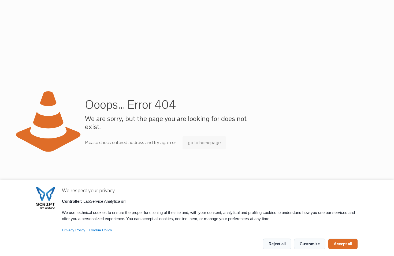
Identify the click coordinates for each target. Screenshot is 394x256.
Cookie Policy (100, 230)
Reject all (277, 244)
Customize (310, 244)
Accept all (343, 244)
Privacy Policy (73, 230)
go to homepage (204, 142)
